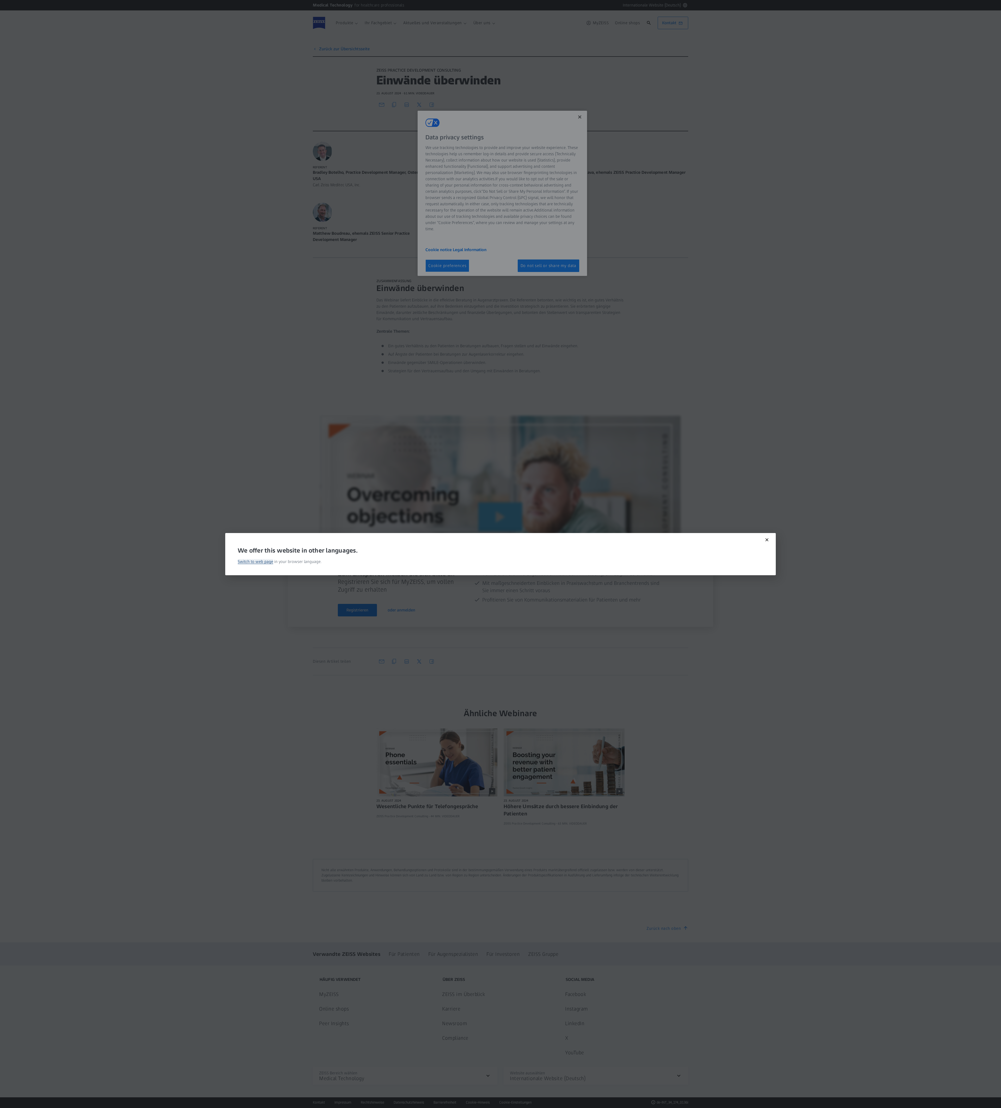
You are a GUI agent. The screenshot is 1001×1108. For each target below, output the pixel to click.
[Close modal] (767, 539)
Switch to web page (255, 561)
